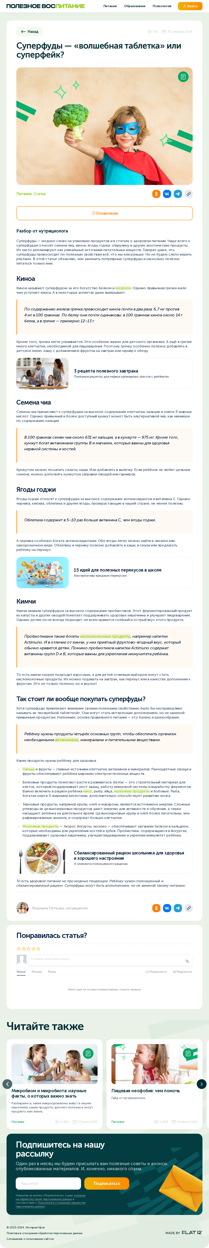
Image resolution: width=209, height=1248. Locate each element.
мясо (87, 791)
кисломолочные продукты (105, 636)
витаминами (66, 739)
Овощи (28, 769)
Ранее (52, 971)
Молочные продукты (40, 826)
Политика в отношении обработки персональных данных (44, 1233)
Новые (21, 971)
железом (123, 288)
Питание (110, 6)
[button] (7, 1084)
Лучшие (37, 971)
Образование (135, 6)
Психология (162, 6)
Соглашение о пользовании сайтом (30, 1238)
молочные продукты (132, 791)
